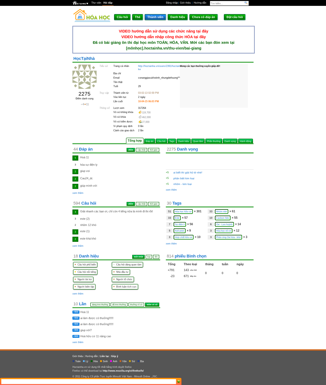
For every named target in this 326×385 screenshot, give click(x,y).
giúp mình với (88, 185)
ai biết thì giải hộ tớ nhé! (187, 172)
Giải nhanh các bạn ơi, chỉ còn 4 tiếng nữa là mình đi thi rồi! (116, 211)
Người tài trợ (84, 279)
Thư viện (96, 2)
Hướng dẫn (200, 2)
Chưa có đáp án (203, 17)
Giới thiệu (185, 2)
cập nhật (141, 204)
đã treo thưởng (119, 304)
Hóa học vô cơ (223, 231)
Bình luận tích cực (126, 286)
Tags (171, 141)
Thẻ (137, 17)
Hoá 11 (84, 157)
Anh (115, 361)
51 (169, 211)
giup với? (86, 330)
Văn (124, 361)
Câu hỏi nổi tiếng (86, 272)
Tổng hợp (135, 140)
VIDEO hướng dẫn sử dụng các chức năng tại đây (163, 31)
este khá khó (88, 238)
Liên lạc (104, 356)
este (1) (85, 231)
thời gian (154, 204)
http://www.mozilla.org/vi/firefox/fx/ (123, 370)
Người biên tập (85, 286)
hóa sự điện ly (89, 164)
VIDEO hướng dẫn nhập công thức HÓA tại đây (163, 37)
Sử (134, 361)
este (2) (85, 218)
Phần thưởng (214, 141)
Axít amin (179, 231)
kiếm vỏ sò (152, 304)
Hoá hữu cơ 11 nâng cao (95, 336)
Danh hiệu (177, 17)
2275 (84, 94)
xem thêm (77, 193)
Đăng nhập (172, 2)
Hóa (95, 361)
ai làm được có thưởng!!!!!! (96, 318)
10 (210, 217)
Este (177, 218)
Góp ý (114, 356)
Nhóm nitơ (221, 211)
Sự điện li (180, 224)
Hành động (245, 141)
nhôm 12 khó (88, 225)
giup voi (85, 170)
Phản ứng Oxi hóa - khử (228, 237)
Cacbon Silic (222, 218)
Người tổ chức (123, 279)
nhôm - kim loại (182, 184)
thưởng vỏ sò (136, 304)
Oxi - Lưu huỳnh (224, 224)
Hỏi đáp (107, 2)
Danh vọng (230, 141)
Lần (79, 304)
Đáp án (149, 141)
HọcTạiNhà (84, 58)
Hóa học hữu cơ (183, 211)
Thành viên (155, 17)
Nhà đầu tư (121, 272)
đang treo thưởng (100, 304)
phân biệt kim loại (183, 178)
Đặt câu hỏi (235, 17)
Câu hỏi (122, 17)
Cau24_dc (86, 178)
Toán (78, 361)
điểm (130, 204)
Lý (87, 361)
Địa (142, 361)
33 (210, 211)
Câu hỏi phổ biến (86, 264)
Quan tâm (198, 141)
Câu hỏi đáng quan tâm (128, 264)
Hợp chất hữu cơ (183, 237)
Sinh (105, 361)
